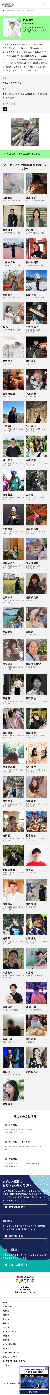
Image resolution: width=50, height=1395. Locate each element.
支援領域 (6, 1310)
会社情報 (10, 11)
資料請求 (6, 1336)
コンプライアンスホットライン (14, 1361)
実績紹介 (6, 1315)
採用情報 (6, 1327)
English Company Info (11, 1383)
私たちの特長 (7, 1306)
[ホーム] (3, 11)
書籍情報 (6, 1340)
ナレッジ (6, 1319)
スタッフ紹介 (20, 11)
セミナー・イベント (10, 1331)
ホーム (5, 1302)
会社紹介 (6, 1323)
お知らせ (6, 1348)
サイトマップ (7, 1365)
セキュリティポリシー (11, 1357)
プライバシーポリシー (11, 1352)
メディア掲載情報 (9, 1344)
